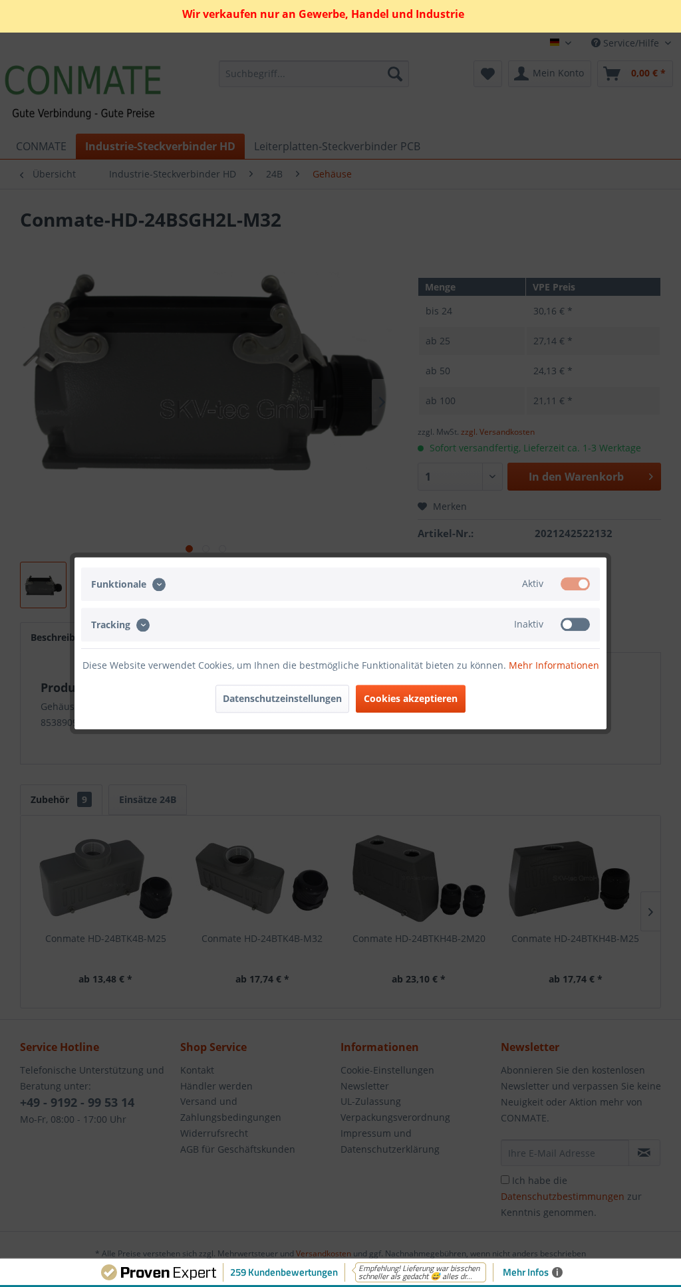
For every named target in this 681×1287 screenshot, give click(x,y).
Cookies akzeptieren (411, 699)
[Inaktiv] (575, 625)
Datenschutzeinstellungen (282, 699)
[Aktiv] (575, 583)
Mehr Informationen (554, 665)
